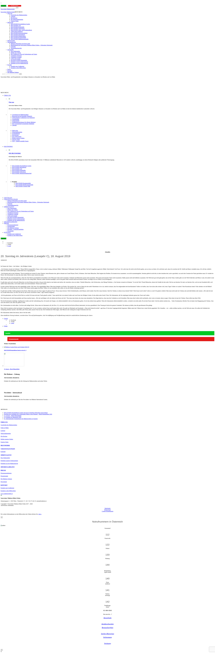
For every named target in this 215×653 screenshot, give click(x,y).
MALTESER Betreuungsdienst (19, 33)
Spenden (3, 5)
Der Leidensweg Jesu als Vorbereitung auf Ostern (24, 54)
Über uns (9, 13)
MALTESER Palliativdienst (18, 36)
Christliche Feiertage (16, 55)
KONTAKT (7, 232)
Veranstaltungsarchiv (16, 48)
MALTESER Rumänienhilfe (18, 37)
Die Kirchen (14, 18)
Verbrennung (107, 637)
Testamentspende (13, 339)
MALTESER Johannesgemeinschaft (21, 173)
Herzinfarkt (107, 618)
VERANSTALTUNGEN (11, 199)
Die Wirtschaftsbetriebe (17, 19)
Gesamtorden (15, 119)
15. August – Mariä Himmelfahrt (11, 369)
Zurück (6, 318)
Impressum (107, 508)
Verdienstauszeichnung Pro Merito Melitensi (24, 122)
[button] (19, 12)
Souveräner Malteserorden (8, 9)
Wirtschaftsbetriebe (17, 132)
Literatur (13, 16)
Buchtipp (9, 71)
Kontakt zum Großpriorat (17, 66)
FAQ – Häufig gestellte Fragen (20, 141)
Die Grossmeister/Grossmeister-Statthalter (23, 123)
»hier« (39, 514)
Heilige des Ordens (16, 52)
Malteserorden (11, 40)
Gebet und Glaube (15, 58)
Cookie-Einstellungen (107, 511)
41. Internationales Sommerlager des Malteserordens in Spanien (21, 418)
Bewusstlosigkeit (107, 627)
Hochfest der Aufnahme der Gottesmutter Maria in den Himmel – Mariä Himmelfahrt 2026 (28, 414)
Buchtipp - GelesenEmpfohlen (15, 229)
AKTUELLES (8, 197)
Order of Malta (5, 428)
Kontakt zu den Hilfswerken (18, 68)
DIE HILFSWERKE (15, 153)
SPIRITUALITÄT (9, 206)
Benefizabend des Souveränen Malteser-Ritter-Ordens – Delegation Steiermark (31, 45)
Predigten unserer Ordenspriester (19, 61)
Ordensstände (15, 120)
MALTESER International (18, 34)
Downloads (10, 231)
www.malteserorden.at (7, 493)
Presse (9, 69)
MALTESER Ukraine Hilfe (22, 186)
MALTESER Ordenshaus (18, 28)
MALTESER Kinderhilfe (17, 27)
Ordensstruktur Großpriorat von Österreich (23, 117)
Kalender (13, 46)
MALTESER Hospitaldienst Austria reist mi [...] (15, 350)
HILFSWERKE (8, 146)
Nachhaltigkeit (16, 133)
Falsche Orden (14, 21)
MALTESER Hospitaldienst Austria (20, 24)
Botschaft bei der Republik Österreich (22, 116)
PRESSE (6, 223)
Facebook (10, 243)
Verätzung (107, 643)
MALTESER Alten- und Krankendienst (21, 30)
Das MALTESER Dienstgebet (19, 60)
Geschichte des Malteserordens (19, 15)
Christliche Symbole (16, 57)
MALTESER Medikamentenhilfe (19, 39)
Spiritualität (10, 49)
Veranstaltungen (11, 42)
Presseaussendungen (12, 225)
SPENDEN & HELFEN (10, 222)
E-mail (9, 246)
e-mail (12, 323)
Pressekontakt (11, 226)
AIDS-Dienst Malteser (17, 31)
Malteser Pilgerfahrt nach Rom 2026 (20, 43)
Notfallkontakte (14, 5)
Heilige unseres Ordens (18, 138)
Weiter (5, 326)
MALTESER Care (16, 25)
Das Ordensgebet (15, 51)
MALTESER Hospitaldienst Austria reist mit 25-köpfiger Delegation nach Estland (26, 412)
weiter (5, 384)
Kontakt (9, 65)
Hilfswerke (10, 22)
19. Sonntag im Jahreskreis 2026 (12, 417)
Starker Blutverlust (107, 634)
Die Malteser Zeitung (13, 72)
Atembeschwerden (107, 624)
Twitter (9, 244)
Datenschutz (107, 509)
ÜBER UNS (7, 95)
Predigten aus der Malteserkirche (19, 63)
